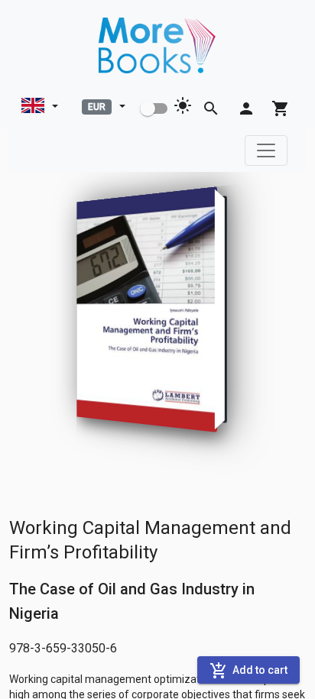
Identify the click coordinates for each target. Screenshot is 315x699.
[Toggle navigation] (266, 150)
